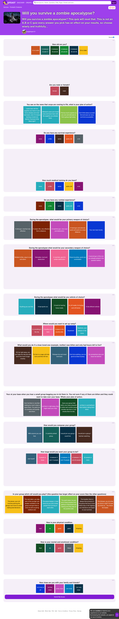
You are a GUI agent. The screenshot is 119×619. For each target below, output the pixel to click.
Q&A (56, 611)
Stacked (111, 37)
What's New (48, 611)
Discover (20, 2)
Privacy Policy (72, 611)
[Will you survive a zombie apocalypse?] (11, 18)
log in (114, 2)
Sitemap (79, 611)
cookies (98, 611)
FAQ (53, 611)
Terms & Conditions (63, 611)
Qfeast (41, 611)
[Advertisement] (59, 72)
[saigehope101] (24, 32)
